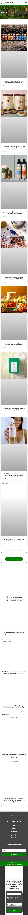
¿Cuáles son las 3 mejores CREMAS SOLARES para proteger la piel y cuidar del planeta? (14, 212)
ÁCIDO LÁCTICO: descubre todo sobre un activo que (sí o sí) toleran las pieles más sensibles (14, 474)
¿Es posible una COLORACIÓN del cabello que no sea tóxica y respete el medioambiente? (14, 147)
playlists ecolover (5, 714)
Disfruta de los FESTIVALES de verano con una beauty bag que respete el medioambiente (14, 81)
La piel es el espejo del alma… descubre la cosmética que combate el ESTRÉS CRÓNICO (14, 278)
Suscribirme (14, 854)
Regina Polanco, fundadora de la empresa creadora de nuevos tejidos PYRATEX (14, 706)
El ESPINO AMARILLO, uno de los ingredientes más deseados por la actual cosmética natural (14, 343)
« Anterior (5, 550)
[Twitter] (10, 821)
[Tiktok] (17, 821)
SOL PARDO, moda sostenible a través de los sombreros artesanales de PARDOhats (14, 672)
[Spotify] (15, 821)
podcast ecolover (5, 567)
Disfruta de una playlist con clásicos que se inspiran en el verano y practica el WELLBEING (14, 755)
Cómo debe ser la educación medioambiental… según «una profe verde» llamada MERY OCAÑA (14, 598)
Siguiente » (22, 550)
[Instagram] (13, 821)
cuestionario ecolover (6, 641)
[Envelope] (20, 821)
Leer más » (5, 85)
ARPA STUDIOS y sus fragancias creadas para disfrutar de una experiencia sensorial (14, 540)
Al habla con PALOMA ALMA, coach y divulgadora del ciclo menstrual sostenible (14, 633)
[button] (14, 866)
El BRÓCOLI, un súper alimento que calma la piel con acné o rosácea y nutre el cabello (14, 409)
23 (17, 550)
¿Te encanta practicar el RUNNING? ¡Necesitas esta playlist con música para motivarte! (14, 800)
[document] (14, 890)
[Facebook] (8, 821)
